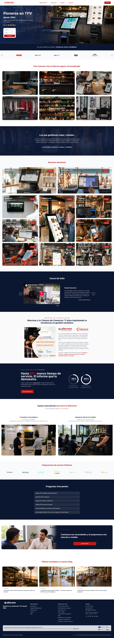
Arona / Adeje (61, 611)
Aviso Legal (78, 634)
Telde (59, 615)
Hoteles (62, 2)
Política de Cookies (95, 634)
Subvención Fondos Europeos (105, 634)
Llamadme (9, 35)
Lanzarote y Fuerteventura (64, 619)
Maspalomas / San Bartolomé (64, 617)
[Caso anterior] (20, 293)
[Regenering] (40, 370)
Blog (31, 613)
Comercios (53, 2)
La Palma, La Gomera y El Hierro (65, 621)
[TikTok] (93, 616)
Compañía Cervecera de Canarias (72, 354)
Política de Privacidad (86, 634)
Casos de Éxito (33, 610)
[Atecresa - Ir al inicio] (15, 2)
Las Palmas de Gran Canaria (64, 613)
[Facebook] (86, 616)
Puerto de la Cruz (62, 610)
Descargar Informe (27, 391)
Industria (70, 2)
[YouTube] (95, 616)
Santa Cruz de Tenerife (63, 606)
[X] (89, 616)
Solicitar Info (85, 543)
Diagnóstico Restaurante (35, 608)
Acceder (74, 634)
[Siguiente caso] (93, 293)
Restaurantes (43, 2)
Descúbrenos (33, 606)
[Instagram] (91, 616)
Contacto (107, 2)
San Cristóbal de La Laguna (64, 608)
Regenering (36, 382)
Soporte (32, 611)
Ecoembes (71, 355)
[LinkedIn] (97, 616)
